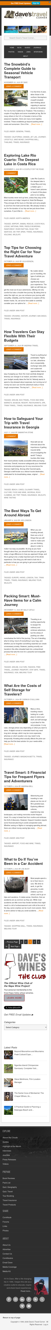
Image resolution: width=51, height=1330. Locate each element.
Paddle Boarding (32, 226)
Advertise (7, 1249)
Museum (16, 402)
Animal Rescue (26, 223)
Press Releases (9, 1159)
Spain (23, 232)
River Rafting (22, 229)
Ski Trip (16, 232)
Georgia (31, 492)
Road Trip (33, 229)
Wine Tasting (10, 497)
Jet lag (33, 137)
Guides (6, 1142)
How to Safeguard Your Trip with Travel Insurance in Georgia (23, 423)
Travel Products (9, 1204)
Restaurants (35, 402)
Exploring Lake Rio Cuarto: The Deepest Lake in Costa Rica (21, 159)
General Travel (23, 131)
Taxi (36, 577)
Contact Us (7, 1253)
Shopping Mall (32, 139)
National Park (17, 226)
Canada (26, 137)
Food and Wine (37, 400)
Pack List (6, 1182)
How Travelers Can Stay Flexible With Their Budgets (24, 336)
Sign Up (36, 3)
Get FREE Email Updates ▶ (18, 1014)
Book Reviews (9, 1178)
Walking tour (40, 405)
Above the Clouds (10, 1137)
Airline (15, 400)
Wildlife (17, 234)
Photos (6, 1230)
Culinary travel (32, 489)
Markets (8, 402)
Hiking (22, 577)
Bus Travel (24, 400)
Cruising (16, 316)
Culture (8, 492)
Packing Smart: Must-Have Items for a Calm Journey (22, 600)
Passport (24, 670)
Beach (14, 489)
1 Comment (11, 173)
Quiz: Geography (10, 1187)
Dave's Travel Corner (25, 17)
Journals (6, 1155)
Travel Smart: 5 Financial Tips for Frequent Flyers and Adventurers (25, 776)
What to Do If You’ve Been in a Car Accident (23, 861)
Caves (21, 489)
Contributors (8, 1258)
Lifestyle (8, 139)
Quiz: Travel (8, 1191)
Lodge (7, 226)
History (24, 316)
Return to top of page (11, 1317)
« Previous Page (11, 942)
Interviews (7, 1150)
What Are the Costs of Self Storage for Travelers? (22, 690)
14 (6, 946)
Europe (15, 577)
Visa (16, 672)
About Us (6, 1245)
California (17, 137)
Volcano (8, 234)
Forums (6, 1221)
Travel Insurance (21, 142)
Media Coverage (10, 1267)
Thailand (8, 142)
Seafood (8, 232)
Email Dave (7, 1262)
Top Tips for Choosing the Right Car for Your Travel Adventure (22, 251)
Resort (24, 402)
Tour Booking (8, 1195)
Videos (6, 1164)
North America (23, 218)
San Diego (41, 316)
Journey (42, 137)
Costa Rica (39, 223)
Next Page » (15, 946)
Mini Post (20, 310)
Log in (46, 1324)
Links (5, 1226)
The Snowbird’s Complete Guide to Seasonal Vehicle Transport (19, 70)
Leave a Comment (14, 86)
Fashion (31, 667)
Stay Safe (33, 670)
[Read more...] (36, 124)
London (29, 577)
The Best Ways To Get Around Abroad (22, 512)
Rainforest (9, 229)
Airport (15, 223)
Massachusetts (27, 756)
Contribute (7, 1217)
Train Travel (10, 405)
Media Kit (7, 1271)
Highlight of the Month (12, 1146)
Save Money (19, 139)
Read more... (26, 1291)
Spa (43, 402)
